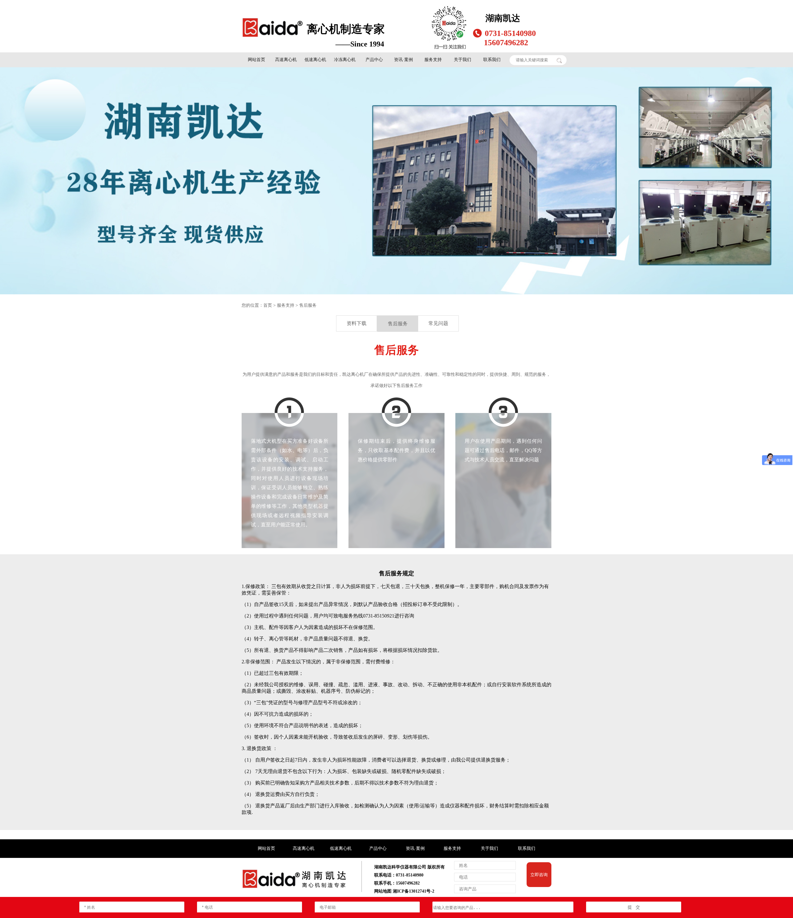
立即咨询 (539, 874)
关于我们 (462, 59)
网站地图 (383, 891)
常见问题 (438, 323)
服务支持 (433, 59)
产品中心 (374, 59)
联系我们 (492, 59)
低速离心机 (315, 59)
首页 (267, 305)
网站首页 (256, 59)
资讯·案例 (403, 59)
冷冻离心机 (345, 59)
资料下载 (356, 323)
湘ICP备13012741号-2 (413, 891)
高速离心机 (286, 59)
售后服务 (308, 305)
